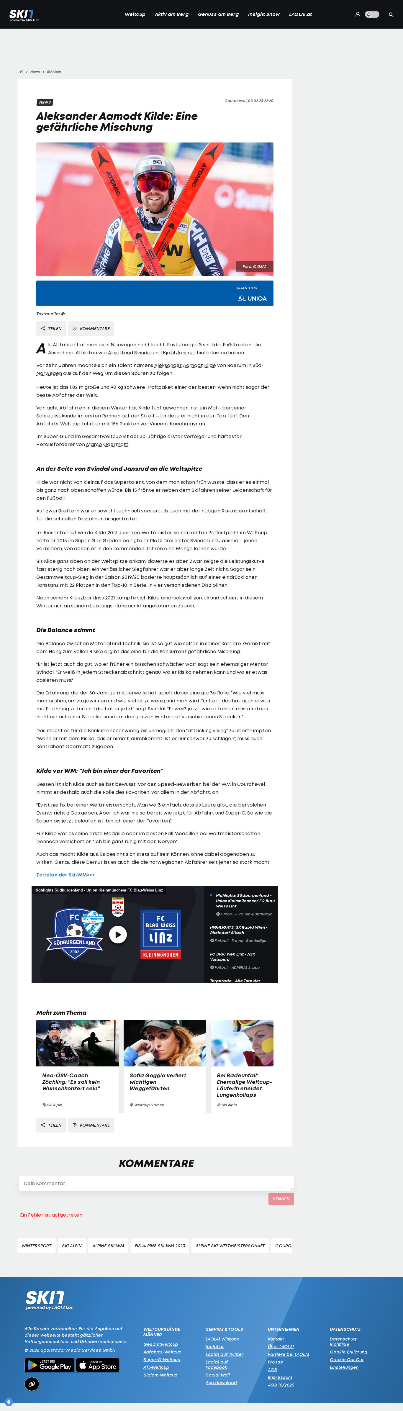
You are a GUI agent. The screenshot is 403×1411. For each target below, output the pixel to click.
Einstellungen (344, 1367)
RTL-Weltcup (156, 1367)
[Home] (21, 71)
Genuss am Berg (218, 14)
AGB (272, 1369)
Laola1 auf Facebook (217, 1364)
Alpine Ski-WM (108, 1245)
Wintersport (36, 1245)
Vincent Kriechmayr (174, 424)
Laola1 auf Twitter (224, 1354)
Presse (275, 1361)
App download (221, 1382)
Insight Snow (264, 14)
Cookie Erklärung (348, 1351)
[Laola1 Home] (49, 1302)
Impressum (280, 1377)
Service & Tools (224, 1329)
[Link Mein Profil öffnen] (356, 14)
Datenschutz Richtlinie (343, 1341)
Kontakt (276, 1338)
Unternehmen (283, 1329)
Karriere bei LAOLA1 (288, 1354)
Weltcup (135, 14)
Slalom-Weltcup (160, 1374)
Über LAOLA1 (281, 1346)
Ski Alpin (72, 1245)
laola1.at (215, 1346)
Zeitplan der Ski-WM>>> (65, 875)
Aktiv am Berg (172, 14)
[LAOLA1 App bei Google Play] (49, 1366)
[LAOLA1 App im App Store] (98, 1366)
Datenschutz (345, 1329)
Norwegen (123, 345)
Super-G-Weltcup (161, 1359)
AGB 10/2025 (281, 1384)
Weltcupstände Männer (161, 1332)
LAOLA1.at (300, 14)
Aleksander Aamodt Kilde (185, 365)
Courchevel (289, 1245)
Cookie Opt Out (346, 1359)
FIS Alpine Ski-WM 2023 (160, 1245)
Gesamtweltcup (160, 1344)
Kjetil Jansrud (179, 352)
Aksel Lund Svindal (130, 352)
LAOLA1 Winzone (222, 1338)
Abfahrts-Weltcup (162, 1351)
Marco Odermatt (107, 444)
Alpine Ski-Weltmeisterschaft (230, 1245)
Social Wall (218, 1374)
